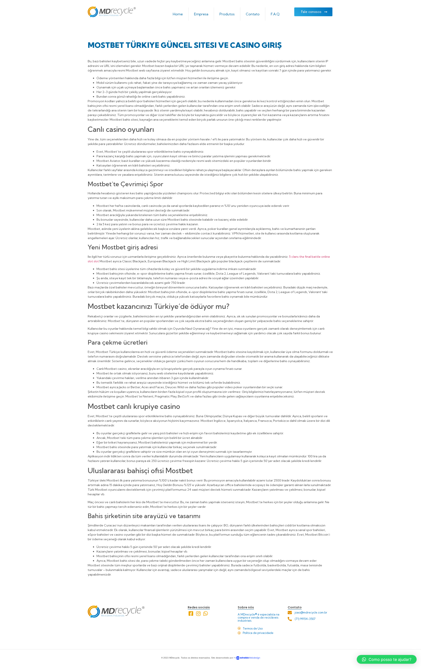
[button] (387, 659)
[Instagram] (198, 613)
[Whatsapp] (206, 613)
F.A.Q (275, 14)
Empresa (201, 14)
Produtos (227, 14)
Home (178, 14)
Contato (253, 14)
